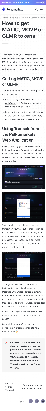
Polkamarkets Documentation (15, 18)
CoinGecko (10, 103)
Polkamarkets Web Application (17, 58)
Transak (28, 119)
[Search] (36, 9)
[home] (12, 9)
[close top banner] (43, 2)
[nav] (41, 9)
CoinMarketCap (26, 99)
